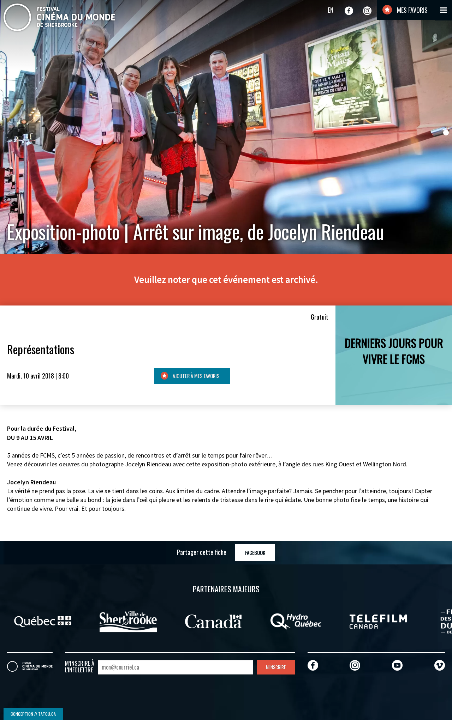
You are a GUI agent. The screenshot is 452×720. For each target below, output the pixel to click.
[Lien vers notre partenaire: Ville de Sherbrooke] (111, 620)
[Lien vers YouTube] (397, 665)
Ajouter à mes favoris (196, 376)
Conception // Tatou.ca (33, 714)
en (330, 9)
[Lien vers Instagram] (367, 10)
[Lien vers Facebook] (349, 10)
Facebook (255, 552)
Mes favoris (412, 9)
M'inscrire (276, 667)
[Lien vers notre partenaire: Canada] (196, 620)
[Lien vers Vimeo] (439, 665)
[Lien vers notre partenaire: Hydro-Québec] (278, 620)
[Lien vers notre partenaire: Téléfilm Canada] (361, 620)
